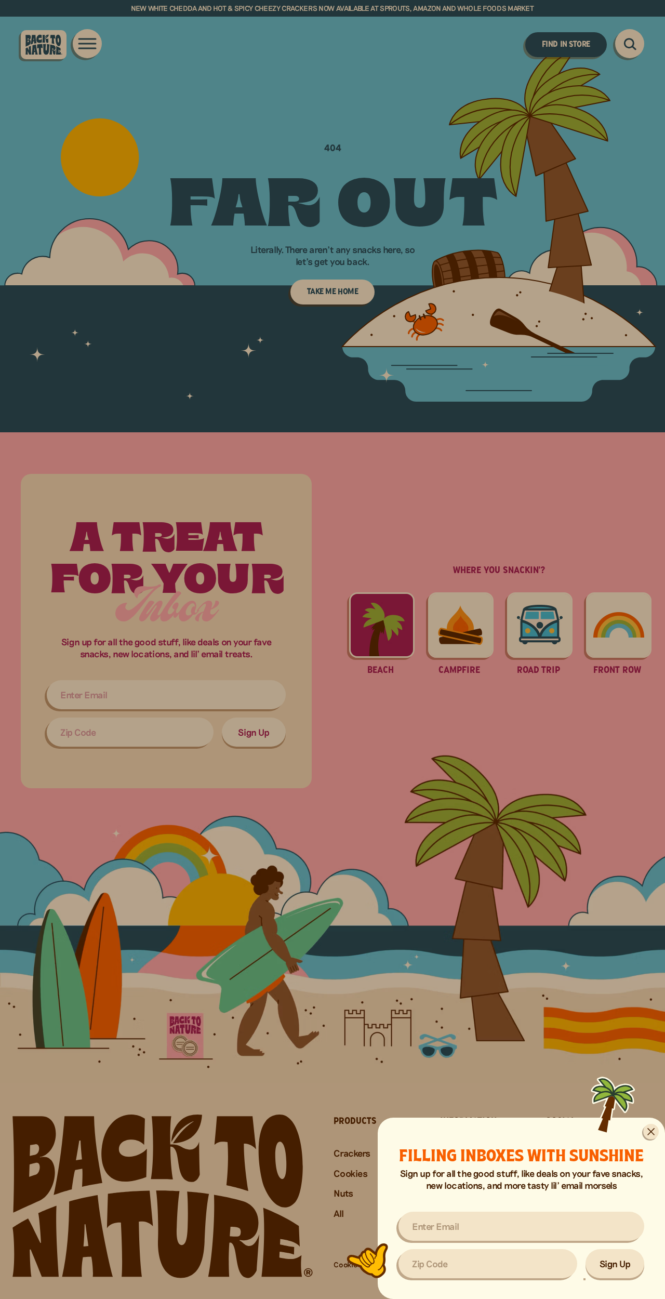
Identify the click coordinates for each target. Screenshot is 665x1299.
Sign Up (615, 1263)
